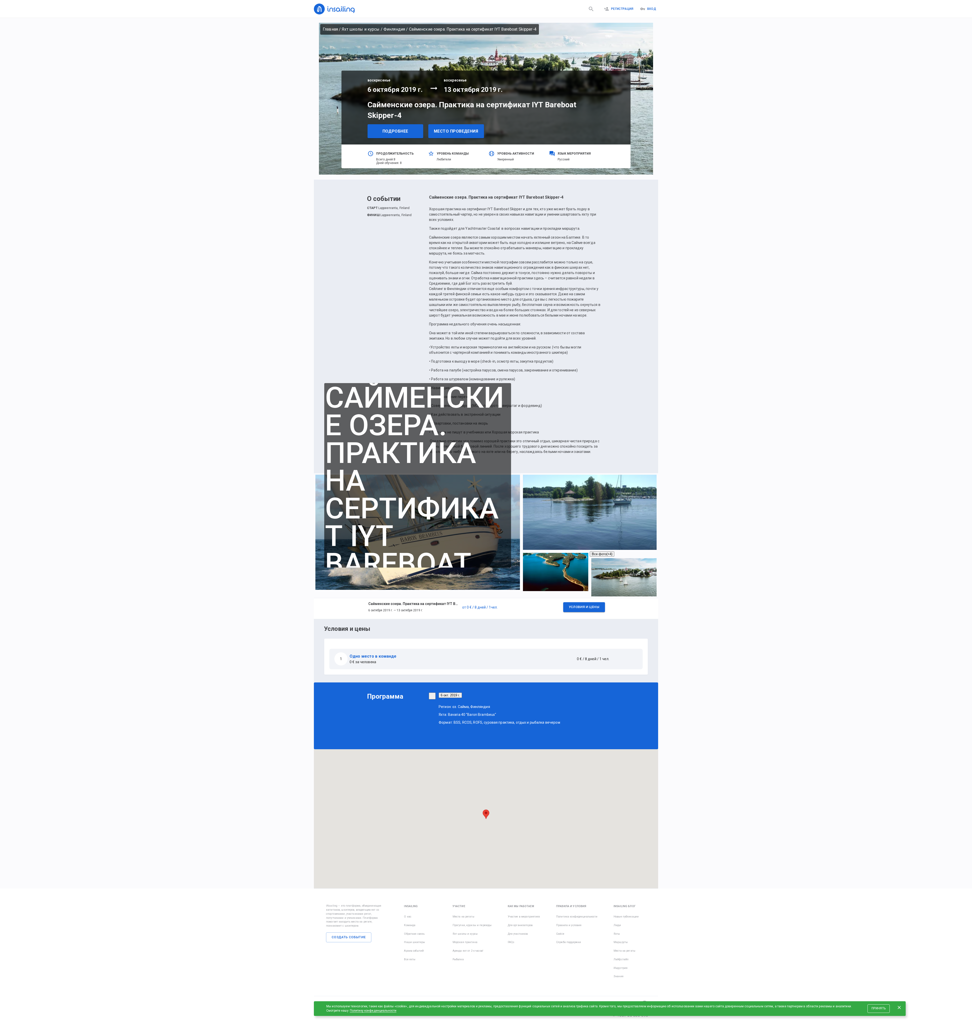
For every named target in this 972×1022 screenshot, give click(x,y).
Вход (651, 9)
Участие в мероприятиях (524, 916)
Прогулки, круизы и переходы (472, 925)
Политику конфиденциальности (373, 1010)
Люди (617, 925)
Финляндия (394, 29)
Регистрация (622, 9)
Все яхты (409, 959)
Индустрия (620, 968)
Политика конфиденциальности (577, 916)
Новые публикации (626, 916)
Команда (409, 925)
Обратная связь (414, 933)
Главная (330, 29)
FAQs (511, 942)
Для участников (518, 933)
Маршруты (621, 942)
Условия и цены (584, 607)
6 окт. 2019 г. (450, 695)
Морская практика (465, 942)
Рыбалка (458, 959)
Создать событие (349, 937)
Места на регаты (463, 916)
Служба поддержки (568, 942)
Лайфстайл (621, 959)
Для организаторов (520, 925)
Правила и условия (568, 925)
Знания (618, 976)
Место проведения (456, 131)
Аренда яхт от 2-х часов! (468, 950)
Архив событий (414, 950)
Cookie (560, 933)
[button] (486, 608)
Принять (879, 1008)
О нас (407, 916)
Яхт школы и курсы (360, 29)
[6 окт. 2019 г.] (432, 696)
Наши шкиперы (414, 942)
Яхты (617, 933)
